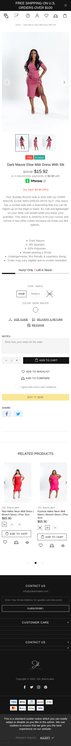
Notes (6, 336)
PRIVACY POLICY (26, 737)
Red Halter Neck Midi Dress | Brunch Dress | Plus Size (18, 513)
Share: (6, 407)
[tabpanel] (18, 508)
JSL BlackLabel (16, 15)
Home (18, 25)
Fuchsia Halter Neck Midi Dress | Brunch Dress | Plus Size (52, 514)
